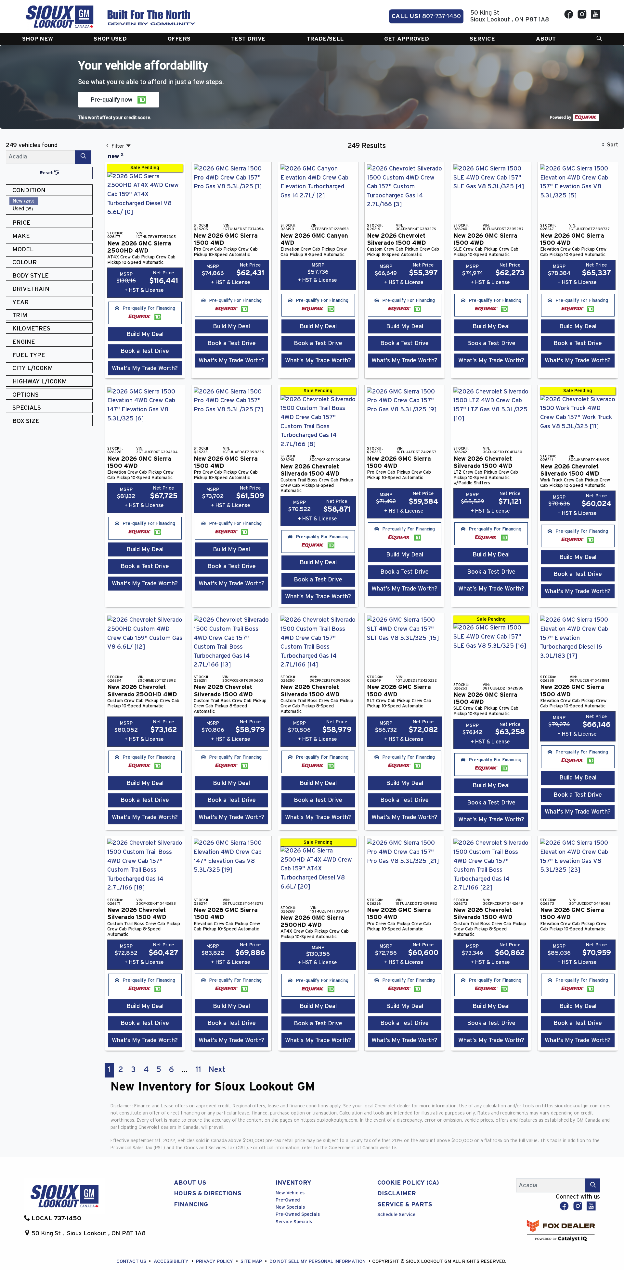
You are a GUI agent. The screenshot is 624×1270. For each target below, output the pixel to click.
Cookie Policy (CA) (408, 1183)
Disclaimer (396, 1193)
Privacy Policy (215, 1261)
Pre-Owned (288, 1200)
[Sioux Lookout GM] (59, 16)
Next (217, 1070)
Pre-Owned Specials (298, 1214)
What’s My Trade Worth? (145, 368)
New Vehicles (290, 1192)
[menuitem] (51, 201)
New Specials (290, 1207)
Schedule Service (396, 1214)
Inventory (293, 1183)
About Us (190, 1183)
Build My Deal (144, 334)
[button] (37, 39)
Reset (47, 172)
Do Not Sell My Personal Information (318, 1261)
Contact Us (132, 1261)
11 (198, 1070)
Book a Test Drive (145, 351)
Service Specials (294, 1221)
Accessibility (172, 1261)
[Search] (83, 157)
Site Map (251, 1261)
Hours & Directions (207, 1193)
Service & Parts (404, 1205)
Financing (191, 1205)
